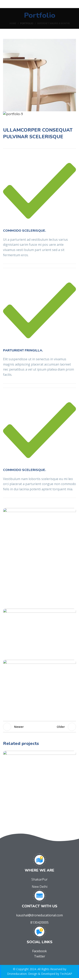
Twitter (39, 956)
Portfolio (26, 23)
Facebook (39, 951)
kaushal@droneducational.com (39, 915)
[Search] (75, 4)
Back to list (39, 727)
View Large (73, 754)
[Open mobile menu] (4, 4)
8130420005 (39, 922)
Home (13, 23)
